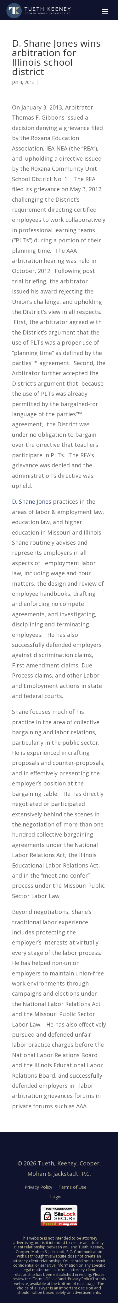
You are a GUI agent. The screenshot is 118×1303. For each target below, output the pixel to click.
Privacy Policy (38, 1187)
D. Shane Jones (31, 501)
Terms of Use (73, 1187)
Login (55, 1196)
